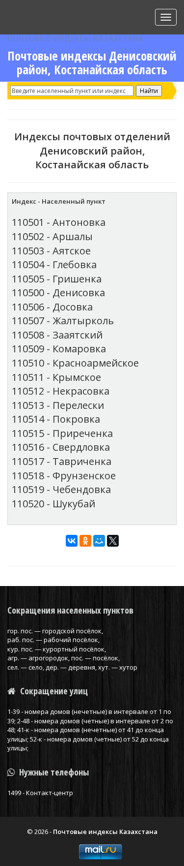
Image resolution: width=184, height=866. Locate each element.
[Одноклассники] (85, 541)
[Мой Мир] (99, 541)
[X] (113, 541)
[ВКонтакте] (72, 541)
